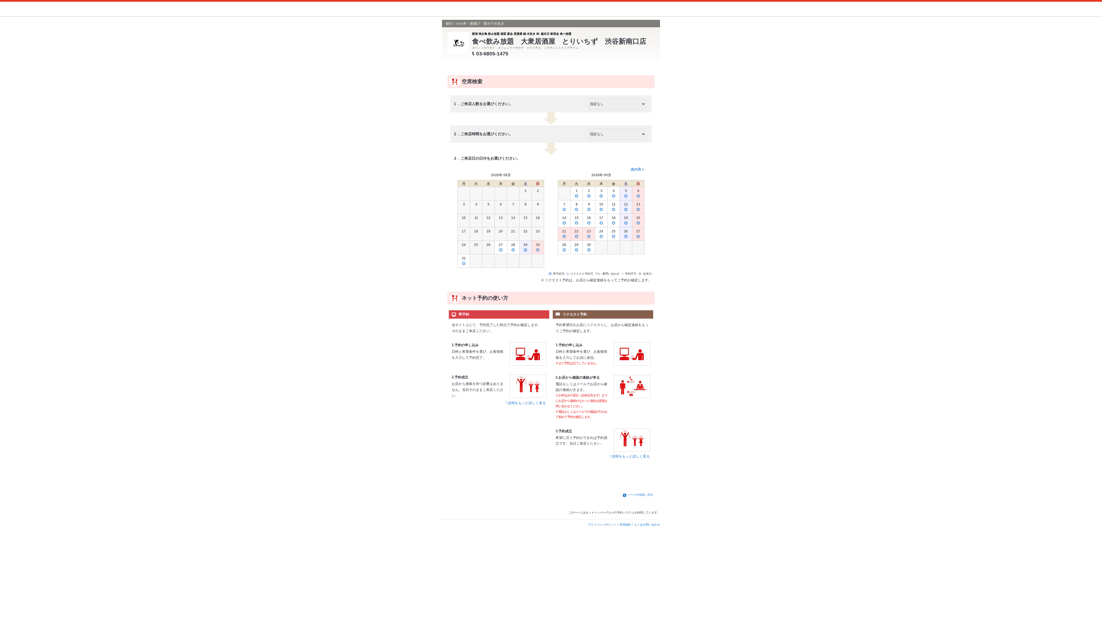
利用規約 (625, 524)
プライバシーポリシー (602, 524)
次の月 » (637, 169)
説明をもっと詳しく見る (527, 403)
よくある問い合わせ (647, 524)
